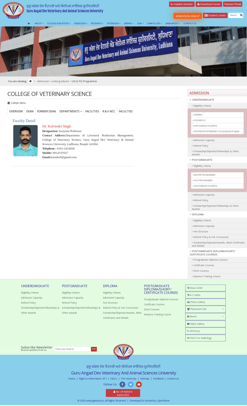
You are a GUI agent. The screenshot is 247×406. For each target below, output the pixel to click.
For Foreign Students (205, 125)
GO (94, 349)
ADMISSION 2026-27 (188, 16)
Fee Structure (200, 231)
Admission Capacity (204, 140)
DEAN (30, 111)
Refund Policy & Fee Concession (211, 237)
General (197, 114)
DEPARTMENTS (69, 111)
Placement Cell (198, 309)
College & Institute (58, 23)
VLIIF (139, 23)
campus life (153, 23)
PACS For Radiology (200, 338)
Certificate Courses (203, 265)
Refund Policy (200, 145)
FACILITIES (92, 111)
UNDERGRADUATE (202, 99)
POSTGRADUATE (201, 159)
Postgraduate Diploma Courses (210, 259)
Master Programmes (204, 174)
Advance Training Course (206, 276)
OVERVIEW (16, 111)
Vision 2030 (195, 287)
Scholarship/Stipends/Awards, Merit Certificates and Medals (218, 244)
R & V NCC (108, 111)
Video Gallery (197, 323)
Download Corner (210, 4)
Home (71, 378)
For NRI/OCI (199, 120)
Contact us (173, 378)
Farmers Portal (232, 4)
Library (128, 23)
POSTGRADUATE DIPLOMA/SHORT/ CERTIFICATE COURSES (212, 252)
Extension (113, 23)
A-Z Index (194, 295)
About (38, 23)
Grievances (172, 23)
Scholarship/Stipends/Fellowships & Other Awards (215, 153)
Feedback (158, 378)
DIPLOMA (197, 214)
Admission (80, 23)
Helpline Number (183, 4)
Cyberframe (163, 400)
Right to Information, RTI (92, 378)
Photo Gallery (197, 302)
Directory (194, 330)
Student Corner (217, 15)
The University (128, 378)
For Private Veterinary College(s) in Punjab (216, 131)
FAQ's (113, 378)
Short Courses (201, 270)
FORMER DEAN (46, 111)
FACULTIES (126, 111)
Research (96, 23)
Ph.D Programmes (203, 180)
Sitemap (144, 378)
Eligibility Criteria (202, 105)
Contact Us (189, 23)
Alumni (193, 316)
